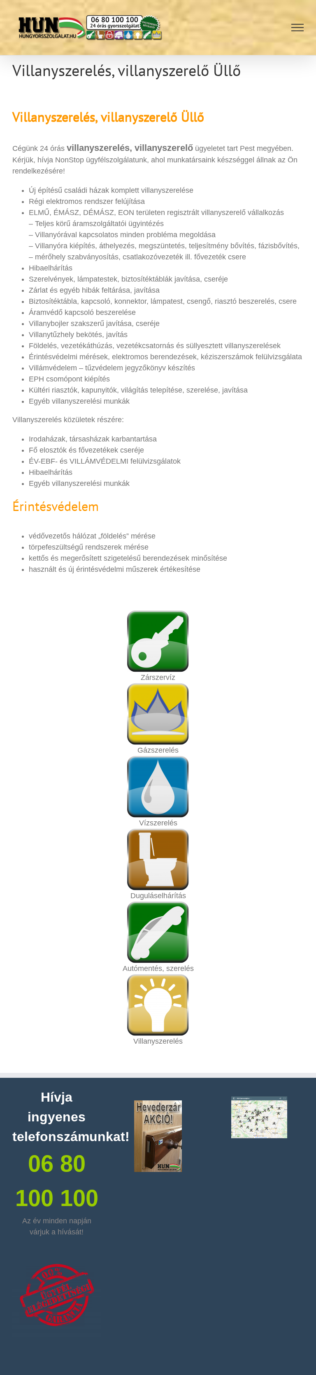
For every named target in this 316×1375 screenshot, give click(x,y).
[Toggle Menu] (297, 27)
